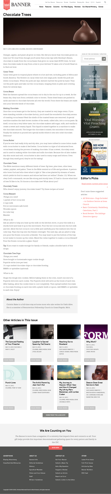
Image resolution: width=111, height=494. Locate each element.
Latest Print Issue (88, 459)
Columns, (22, 49)
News (41, 7)
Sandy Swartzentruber (41, 392)
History (31, 466)
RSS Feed (85, 473)
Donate (66, 2)
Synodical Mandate (35, 469)
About (87, 2)
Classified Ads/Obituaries (12, 463)
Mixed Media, (43, 349)
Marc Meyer (91, 351)
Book (49, 349)
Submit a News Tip (62, 463)
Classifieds (72, 2)
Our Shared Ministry (89, 7)
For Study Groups (92, 349)
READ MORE (9, 360)
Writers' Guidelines (36, 480)
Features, (89, 347)
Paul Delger (37, 351)
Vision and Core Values (37, 473)
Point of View (16, 388)
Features (48, 7)
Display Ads (80, 2)
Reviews (77, 7)
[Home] (21, 3)
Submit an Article (61, 473)
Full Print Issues (87, 463)
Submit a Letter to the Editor (65, 480)
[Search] (105, 2)
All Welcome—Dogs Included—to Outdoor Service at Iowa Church (95, 201)
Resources (59, 2)
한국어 (93, 2)
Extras (101, 7)
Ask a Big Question (62, 466)
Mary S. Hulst (10, 349)
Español (98, 2)
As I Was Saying (67, 7)
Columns (56, 7)
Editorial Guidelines (36, 463)
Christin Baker (38, 49)
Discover (29, 49)
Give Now (55, 447)
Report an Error (61, 476)
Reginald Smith (65, 402)
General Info (33, 459)
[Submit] (104, 59)
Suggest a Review (61, 469)
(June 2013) (14, 49)
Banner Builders (87, 469)
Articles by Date (87, 466)
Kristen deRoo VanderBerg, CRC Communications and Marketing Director (95, 395)
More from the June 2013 (55, 415)
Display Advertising (10, 459)
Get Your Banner (50, 2)
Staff (31, 476)
